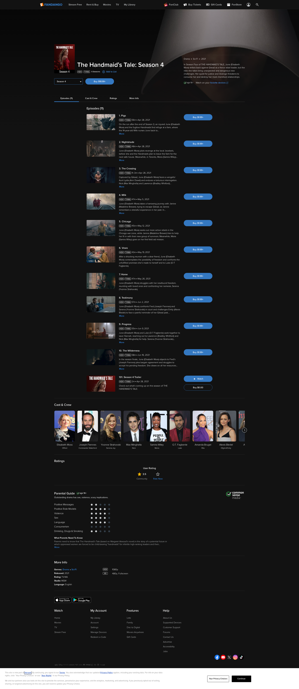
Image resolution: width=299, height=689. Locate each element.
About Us (167, 618)
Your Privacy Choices (218, 678)
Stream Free (60, 632)
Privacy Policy (106, 672)
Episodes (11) (66, 98)
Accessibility (169, 646)
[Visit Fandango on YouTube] (223, 657)
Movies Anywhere (135, 632)
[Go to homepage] (51, 4)
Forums (166, 632)
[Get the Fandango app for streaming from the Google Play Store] (81, 600)
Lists (129, 618)
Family (130, 622)
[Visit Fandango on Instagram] (235, 657)
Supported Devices (172, 622)
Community (142, 478)
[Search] (257, 4)
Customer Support (171, 627)
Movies (57, 622)
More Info (134, 98)
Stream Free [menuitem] (75, 4)
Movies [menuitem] (107, 4)
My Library (95, 618)
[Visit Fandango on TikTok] (241, 657)
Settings (94, 627)
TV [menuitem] (117, 4)
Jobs (165, 651)
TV (55, 627)
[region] (149, 678)
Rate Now (158, 478)
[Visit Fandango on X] (229, 657)
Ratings (113, 98)
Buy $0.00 (198, 387)
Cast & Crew (91, 98)
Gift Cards (131, 637)
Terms (62, 672)
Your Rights (46, 675)
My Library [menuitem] (129, 4)
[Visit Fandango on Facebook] (217, 657)
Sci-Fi (74, 569)
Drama (66, 569)
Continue (241, 678)
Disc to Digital (133, 627)
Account (95, 622)
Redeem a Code (98, 637)
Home (57, 618)
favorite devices (218, 82)
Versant (27, 672)
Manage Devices (99, 632)
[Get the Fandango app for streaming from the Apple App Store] (62, 600)
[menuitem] (214, 4)
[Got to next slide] (244, 430)
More (121, 133)
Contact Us (168, 637)
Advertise (167, 642)
